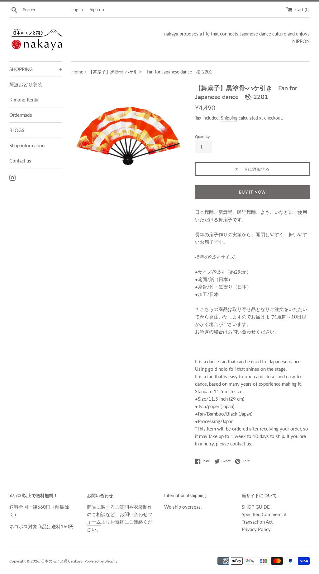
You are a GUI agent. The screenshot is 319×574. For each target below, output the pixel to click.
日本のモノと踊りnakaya (62, 561)
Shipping (229, 117)
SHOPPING (35, 69)
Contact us (20, 160)
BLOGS (16, 130)
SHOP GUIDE (256, 507)
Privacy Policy (256, 529)
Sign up (97, 9)
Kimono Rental (24, 99)
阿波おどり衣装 (25, 84)
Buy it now (252, 192)
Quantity (202, 136)
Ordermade (20, 115)
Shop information (27, 145)
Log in (77, 9)
